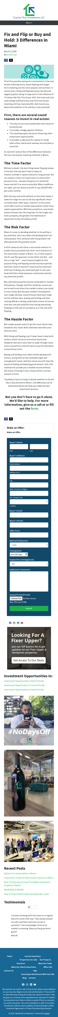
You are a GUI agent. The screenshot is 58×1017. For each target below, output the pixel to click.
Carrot (47, 1013)
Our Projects (45, 960)
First (11, 451)
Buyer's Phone (16, 520)
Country (13, 506)
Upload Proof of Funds (20, 594)
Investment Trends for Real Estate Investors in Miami (28, 877)
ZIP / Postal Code (16, 497)
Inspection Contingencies (22, 559)
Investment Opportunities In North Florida (24, 681)
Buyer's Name (16, 442)
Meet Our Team (45, 963)
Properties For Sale (28, 960)
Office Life (47, 967)
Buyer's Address (17, 455)
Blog (25, 978)
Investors (21, 963)
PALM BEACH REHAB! (14, 889)
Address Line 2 (15, 472)
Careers (32, 978)
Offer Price (15, 530)
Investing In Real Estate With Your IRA (37, 974)
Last (31, 451)
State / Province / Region (19, 489)
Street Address (15, 464)
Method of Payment (19, 540)
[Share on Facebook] (6, 60)
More (28, 22)
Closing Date (16, 550)
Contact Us (9, 970)
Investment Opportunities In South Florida (24, 689)
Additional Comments (20, 569)
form (34, 408)
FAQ (35, 970)
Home (9, 956)
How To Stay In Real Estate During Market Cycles (26, 894)
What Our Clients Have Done (23, 967)
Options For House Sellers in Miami (20, 873)
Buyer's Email (16, 510)
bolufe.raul (12, 54)
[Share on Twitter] (11, 60)
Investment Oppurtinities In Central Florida (24, 685)
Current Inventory (33, 956)
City (11, 481)
